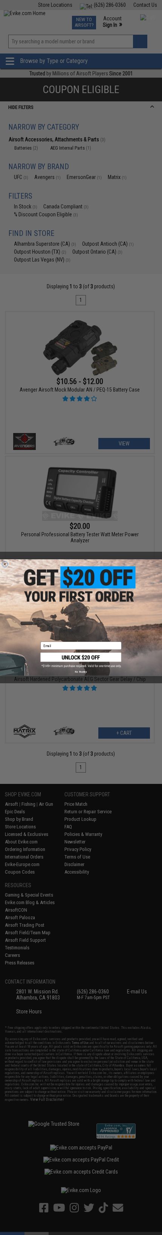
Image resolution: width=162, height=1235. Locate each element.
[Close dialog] (5, 564)
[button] (81, 659)
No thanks (81, 671)
